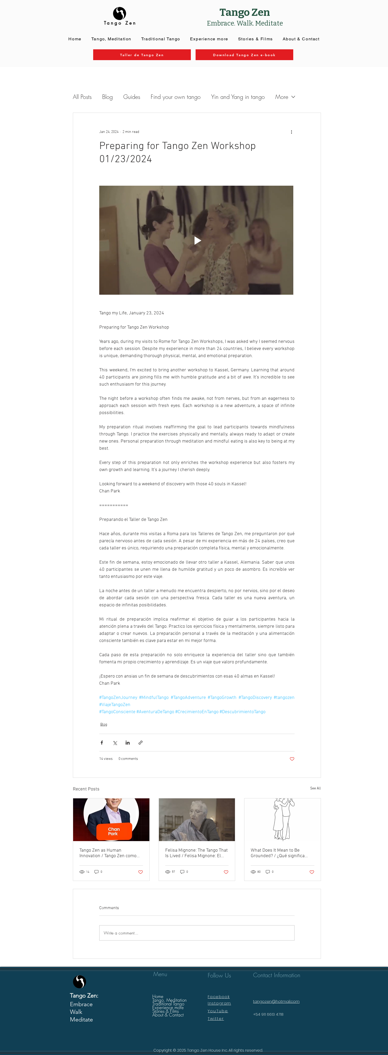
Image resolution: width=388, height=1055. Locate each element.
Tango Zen (245, 12)
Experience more (168, 1007)
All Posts (82, 97)
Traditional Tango (168, 1004)
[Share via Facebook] (101, 742)
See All (315, 788)
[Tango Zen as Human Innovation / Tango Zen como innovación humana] (111, 819)
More (281, 97)
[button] (209, 39)
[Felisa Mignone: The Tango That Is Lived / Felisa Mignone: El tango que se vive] (197, 819)
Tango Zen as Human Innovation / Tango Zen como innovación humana (107, 853)
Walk (76, 1011)
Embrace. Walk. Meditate (245, 23)
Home (157, 996)
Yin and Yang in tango (238, 97)
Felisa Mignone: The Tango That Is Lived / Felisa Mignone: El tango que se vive (196, 853)
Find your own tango (176, 97)
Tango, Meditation (169, 1000)
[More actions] (291, 132)
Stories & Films (165, 1011)
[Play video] (197, 240)
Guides (131, 97)
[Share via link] (140, 742)
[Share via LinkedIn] (127, 742)
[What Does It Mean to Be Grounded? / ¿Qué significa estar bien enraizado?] (282, 819)
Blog (107, 97)
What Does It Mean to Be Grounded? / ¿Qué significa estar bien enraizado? (278, 853)
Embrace (81, 1004)
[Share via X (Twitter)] (114, 742)
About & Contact (168, 1015)
